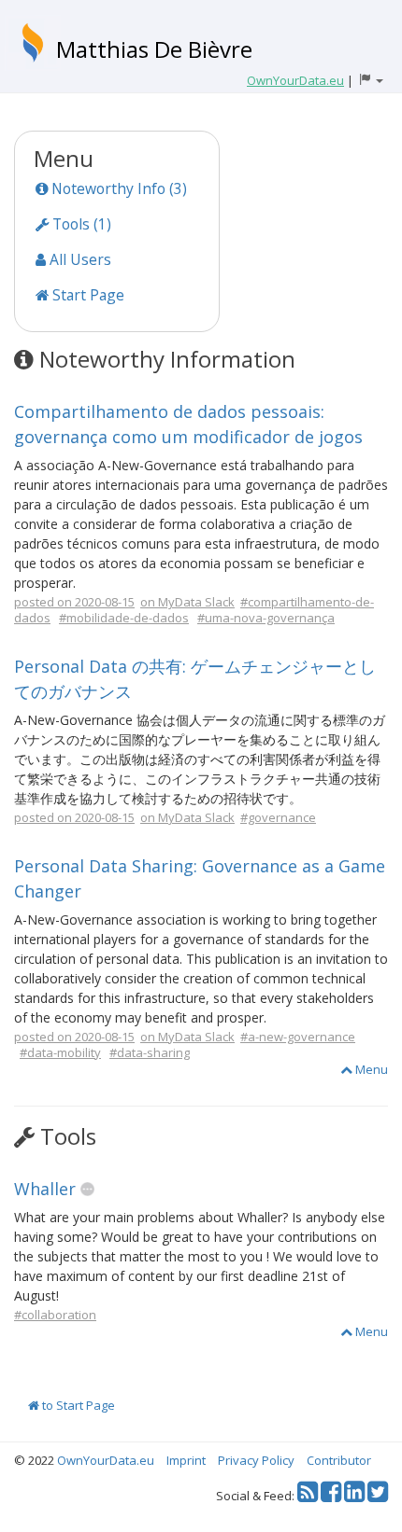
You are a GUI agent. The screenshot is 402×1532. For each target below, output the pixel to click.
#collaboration (55, 1314)
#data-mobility (60, 1052)
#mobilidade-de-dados (124, 617)
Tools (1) (80, 224)
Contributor (339, 1460)
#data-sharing (149, 1052)
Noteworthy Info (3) (117, 188)
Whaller (45, 1188)
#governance (278, 817)
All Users (78, 259)
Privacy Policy (256, 1460)
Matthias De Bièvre (154, 49)
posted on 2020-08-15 (74, 601)
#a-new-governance (297, 1036)
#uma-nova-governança (266, 617)
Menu (370, 1069)
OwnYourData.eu (105, 1460)
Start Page (86, 295)
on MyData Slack (187, 601)
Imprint (186, 1460)
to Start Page (77, 1405)
